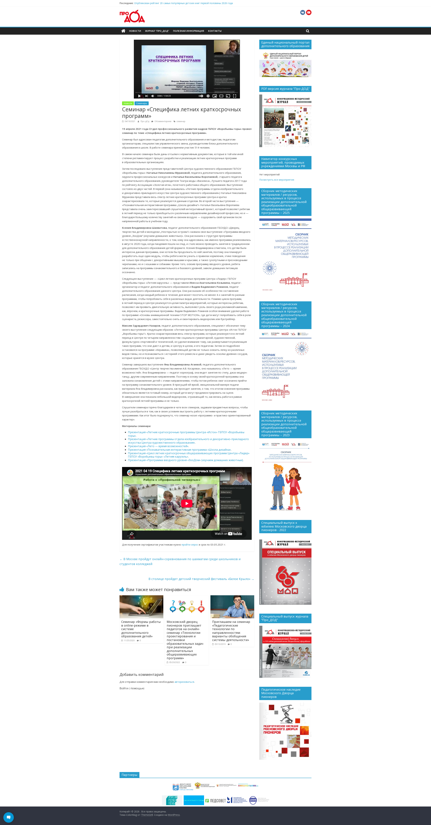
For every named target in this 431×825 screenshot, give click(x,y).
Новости (135, 30)
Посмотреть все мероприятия (276, 179)
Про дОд (145, 121)
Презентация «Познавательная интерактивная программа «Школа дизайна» (179, 450)
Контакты (215, 30)
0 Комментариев (162, 121)
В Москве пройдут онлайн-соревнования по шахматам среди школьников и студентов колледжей (180, 561)
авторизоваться (184, 681)
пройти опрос (190, 544)
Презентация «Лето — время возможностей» (158, 446)
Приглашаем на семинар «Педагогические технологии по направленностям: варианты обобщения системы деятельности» (231, 631)
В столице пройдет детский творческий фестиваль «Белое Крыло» (201, 579)
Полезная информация (188, 30)
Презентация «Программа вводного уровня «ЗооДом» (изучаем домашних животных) (185, 460)
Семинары (141, 103)
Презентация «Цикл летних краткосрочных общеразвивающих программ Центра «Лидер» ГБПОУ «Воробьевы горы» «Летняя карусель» (189, 455)
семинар (180, 121)
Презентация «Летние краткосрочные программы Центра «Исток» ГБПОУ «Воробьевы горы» (186, 434)
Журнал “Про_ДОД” (157, 30)
